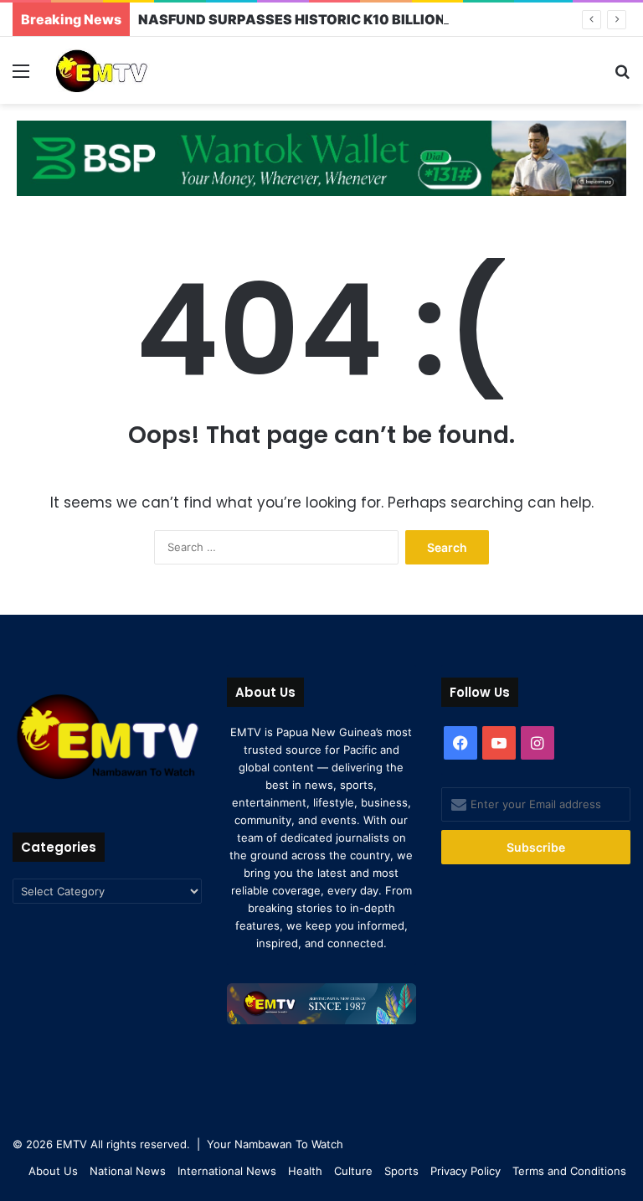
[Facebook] (460, 743)
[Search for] (622, 76)
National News (128, 1171)
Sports (401, 1171)
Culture (353, 1171)
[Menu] (21, 76)
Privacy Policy (465, 1171)
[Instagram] (537, 743)
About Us (53, 1171)
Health (305, 1171)
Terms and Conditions (569, 1171)
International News (226, 1171)
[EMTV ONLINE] (130, 70)
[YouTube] (499, 743)
